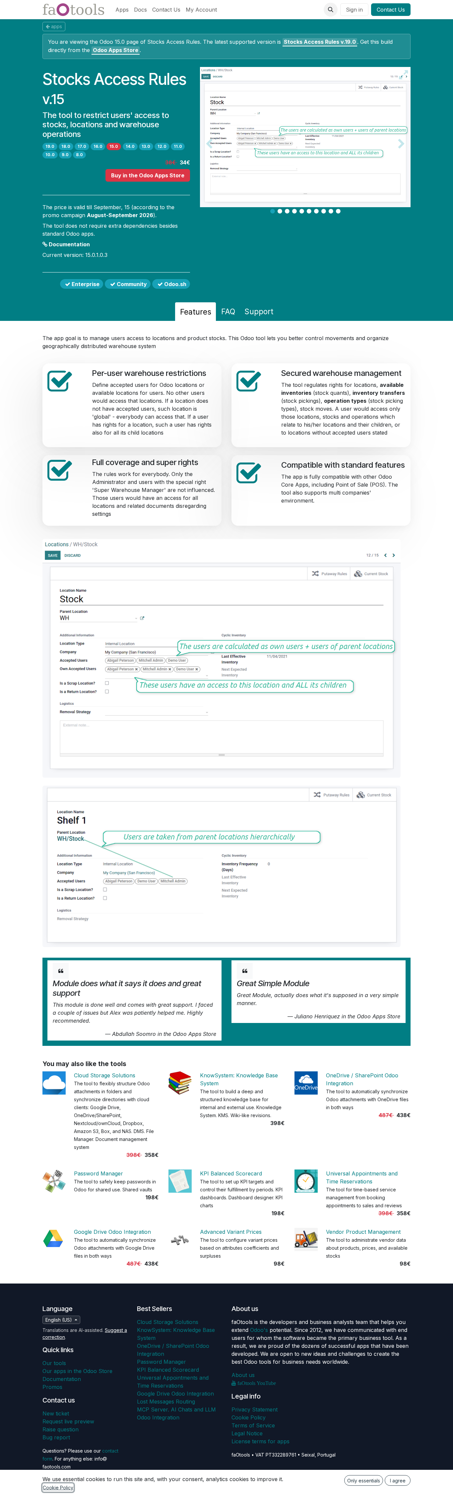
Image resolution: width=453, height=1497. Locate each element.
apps (56, 26)
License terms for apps (260, 1441)
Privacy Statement (254, 1409)
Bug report (56, 1437)
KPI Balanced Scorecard (231, 1173)
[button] (331, 10)
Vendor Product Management (363, 1231)
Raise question (60, 1429)
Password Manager (98, 1173)
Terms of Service (253, 1425)
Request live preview (68, 1421)
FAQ (228, 311)
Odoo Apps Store (115, 50)
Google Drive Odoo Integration (112, 1231)
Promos (52, 1387)
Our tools (54, 1363)
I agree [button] (398, 1480)
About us (243, 1375)
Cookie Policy (248, 1417)
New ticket (55, 1413)
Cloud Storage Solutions (104, 1075)
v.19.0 (320, 41)
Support (258, 311)
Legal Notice (247, 1433)
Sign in (354, 9)
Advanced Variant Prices (231, 1231)
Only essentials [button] (363, 1480)
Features (195, 311)
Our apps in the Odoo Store (77, 1371)
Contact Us (391, 9)
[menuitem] (122, 9)
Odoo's (259, 1330)
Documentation (68, 244)
